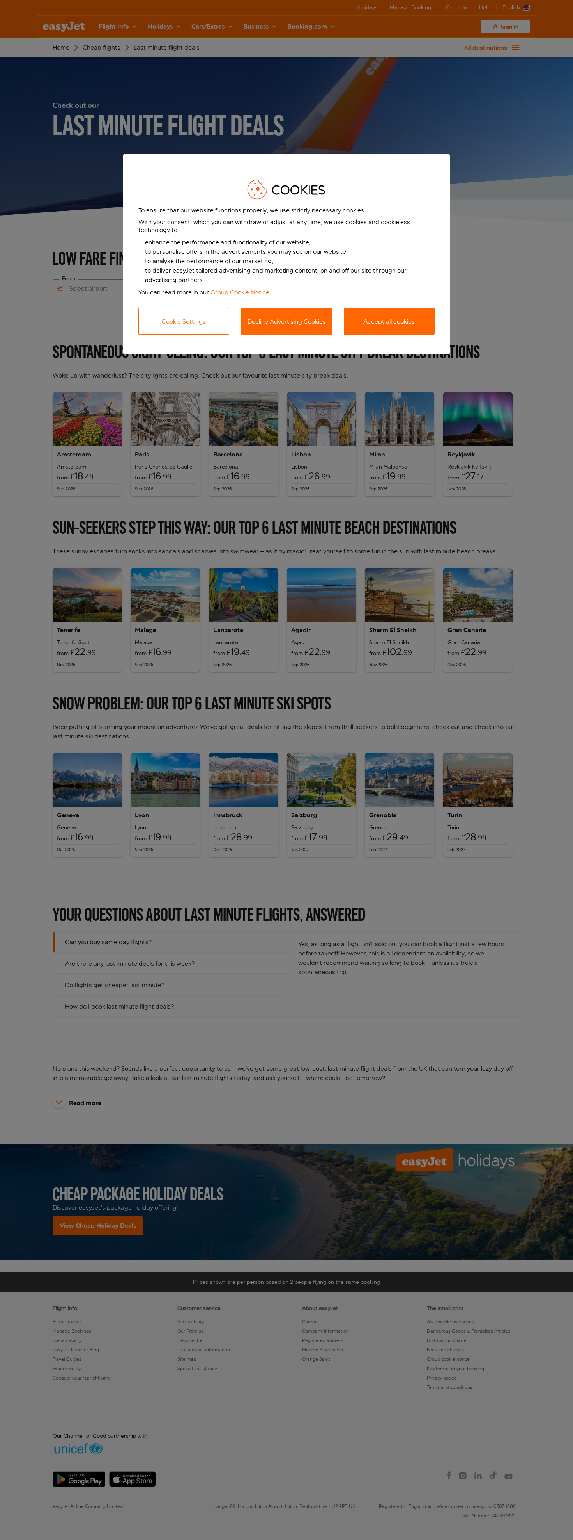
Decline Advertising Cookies (287, 321)
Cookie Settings (184, 321)
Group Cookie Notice (239, 292)
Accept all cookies (389, 321)
